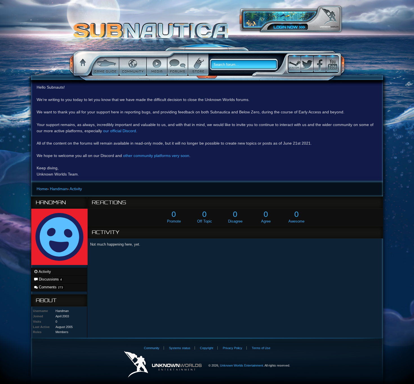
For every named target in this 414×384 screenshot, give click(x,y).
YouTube (332, 64)
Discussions (50, 279)
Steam (294, 64)
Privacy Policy (232, 348)
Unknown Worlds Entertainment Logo (163, 364)
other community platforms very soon (156, 155)
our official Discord (119, 131)
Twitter (307, 64)
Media (156, 65)
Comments (50, 287)
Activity (44, 272)
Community (132, 65)
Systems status (179, 348)
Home (82, 65)
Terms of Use (261, 348)
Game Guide (104, 65)
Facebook (319, 64)
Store (198, 65)
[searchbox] (246, 64)
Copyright (206, 348)
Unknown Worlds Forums (152, 33)
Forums (177, 65)
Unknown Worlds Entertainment (329, 18)
